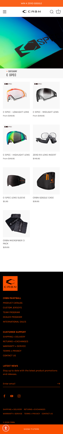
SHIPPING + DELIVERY (14, 336)
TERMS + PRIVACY (12, 350)
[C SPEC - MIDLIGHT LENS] (46, 95)
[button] (5, 428)
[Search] (51, 12)
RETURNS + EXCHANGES (15, 341)
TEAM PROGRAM (11, 312)
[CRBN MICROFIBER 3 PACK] (16, 223)
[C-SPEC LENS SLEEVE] (16, 180)
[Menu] (4, 12)
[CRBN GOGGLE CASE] (46, 180)
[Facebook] (4, 395)
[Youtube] (11, 395)
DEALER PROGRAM (12, 317)
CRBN (12, 422)
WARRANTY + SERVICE (14, 346)
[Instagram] (19, 395)
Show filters (31, 429)
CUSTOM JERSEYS (12, 307)
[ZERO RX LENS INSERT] (46, 138)
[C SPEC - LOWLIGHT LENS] (16, 95)
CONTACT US (9, 355)
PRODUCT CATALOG (12, 302)
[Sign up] (58, 383)
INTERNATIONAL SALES (14, 321)
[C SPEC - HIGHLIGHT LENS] (16, 138)
